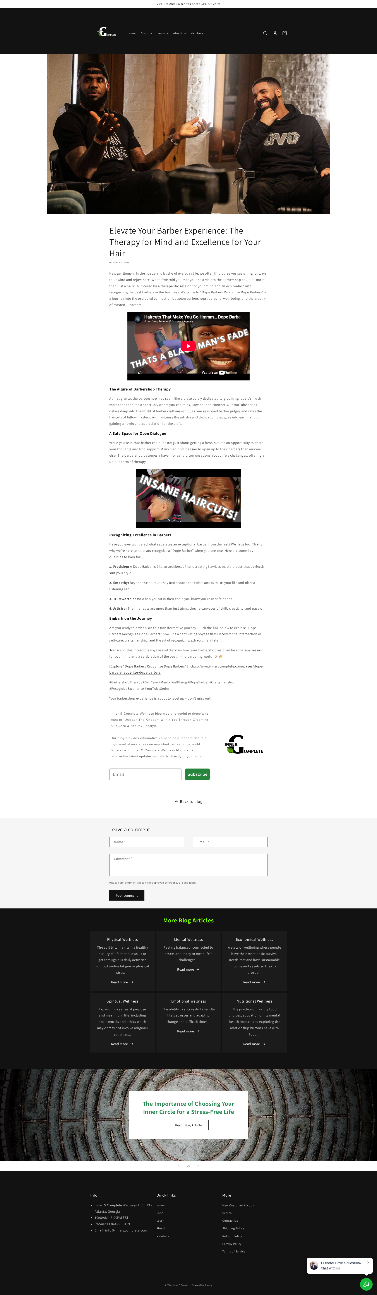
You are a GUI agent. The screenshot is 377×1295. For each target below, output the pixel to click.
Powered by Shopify (202, 1285)
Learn (160, 1221)
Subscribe (197, 774)
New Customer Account (238, 1205)
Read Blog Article (188, 1125)
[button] (146, 33)
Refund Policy (232, 1236)
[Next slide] (198, 1166)
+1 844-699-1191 (119, 1224)
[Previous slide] (179, 1166)
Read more (119, 982)
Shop (160, 1213)
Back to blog (191, 801)
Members (162, 1236)
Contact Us (230, 1221)
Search (227, 1213)
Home (160, 1205)
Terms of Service (233, 1251)
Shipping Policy (233, 1228)
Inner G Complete (182, 1285)
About (160, 1228)
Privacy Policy (231, 1244)
